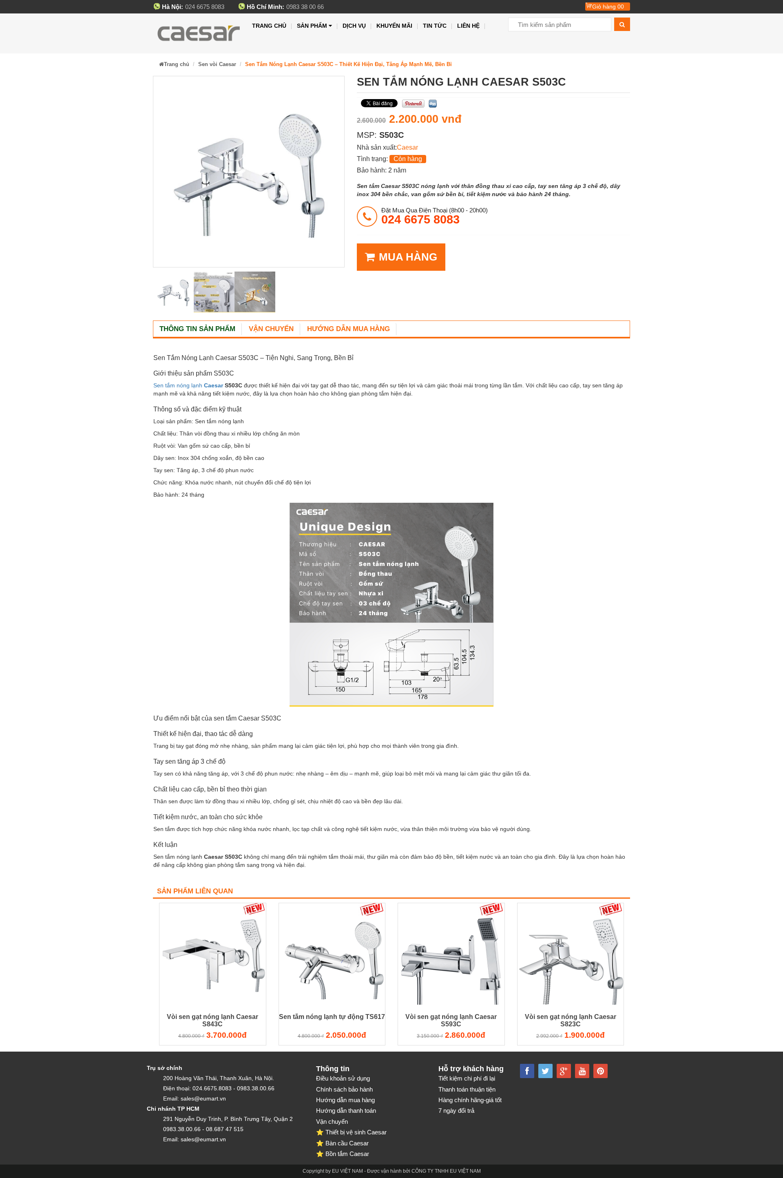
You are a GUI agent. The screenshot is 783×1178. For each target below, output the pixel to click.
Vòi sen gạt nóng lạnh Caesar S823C (570, 1020)
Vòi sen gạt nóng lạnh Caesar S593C (451, 1020)
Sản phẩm (312, 25)
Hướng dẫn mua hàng (348, 329)
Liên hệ (468, 25)
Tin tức (435, 25)
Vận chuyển (271, 329)
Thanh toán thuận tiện (466, 1089)
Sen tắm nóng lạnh (178, 385)
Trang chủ (269, 25)
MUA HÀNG (408, 257)
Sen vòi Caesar (217, 64)
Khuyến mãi (394, 25)
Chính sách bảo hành (344, 1089)
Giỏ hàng (608, 6)
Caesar (407, 147)
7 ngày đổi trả (456, 1110)
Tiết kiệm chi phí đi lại (466, 1078)
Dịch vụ (354, 25)
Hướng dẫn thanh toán (346, 1110)
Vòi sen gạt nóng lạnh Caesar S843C (212, 1020)
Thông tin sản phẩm (197, 329)
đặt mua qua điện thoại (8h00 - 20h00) (434, 216)
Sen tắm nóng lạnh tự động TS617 (332, 1016)
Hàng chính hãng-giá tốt (470, 1099)
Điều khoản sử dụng (343, 1078)
